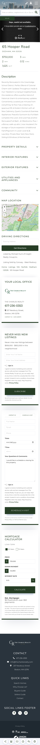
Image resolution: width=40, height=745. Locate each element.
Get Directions (20, 248)
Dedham (33, 267)
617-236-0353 (26, 3)
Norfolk (24, 267)
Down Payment (11, 567)
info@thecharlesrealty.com (21, 662)
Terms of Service (19, 519)
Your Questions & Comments (16, 456)
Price (7, 557)
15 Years (21, 549)
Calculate (20, 590)
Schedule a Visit (27, 415)
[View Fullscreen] (4, 215)
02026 (5, 270)
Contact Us (8, 317)
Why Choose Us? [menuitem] (20, 687)
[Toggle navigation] (36, 3)
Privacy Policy (13, 383)
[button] (36, 12)
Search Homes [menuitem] (20, 683)
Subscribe (20, 391)
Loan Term (10, 544)
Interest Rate (11, 576)
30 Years (11, 549)
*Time (7, 447)
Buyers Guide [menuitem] (20, 691)
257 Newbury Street (21, 668)
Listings (12, 267)
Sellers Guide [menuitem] (20, 695)
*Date (7, 438)
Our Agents (17, 317)
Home (4, 267)
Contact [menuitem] (20, 698)
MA (18, 267)
